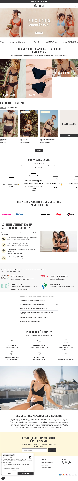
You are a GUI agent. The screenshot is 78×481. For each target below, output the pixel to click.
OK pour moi (25, 473)
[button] (3, 478)
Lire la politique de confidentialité (11, 468)
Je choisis (9, 473)
